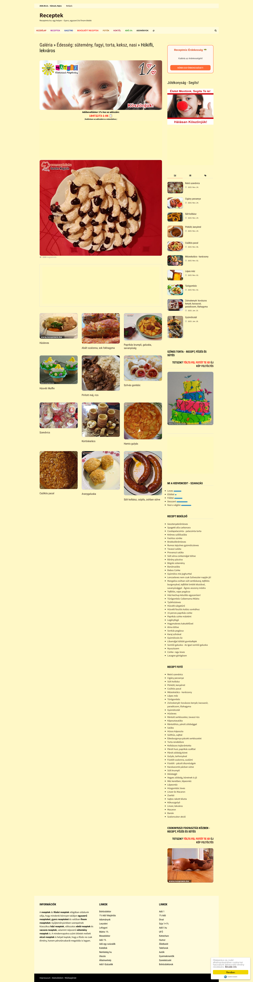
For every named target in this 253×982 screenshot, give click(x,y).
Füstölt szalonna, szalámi (180, 759)
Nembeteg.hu (105, 952)
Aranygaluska (89, 493)
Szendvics (45, 432)
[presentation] (175, 175)
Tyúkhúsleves (174, 602)
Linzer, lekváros (175, 805)
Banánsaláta (173, 566)
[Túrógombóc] (175, 286)
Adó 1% (128, 30)
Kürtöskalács (88, 441)
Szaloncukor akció (176, 816)
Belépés (69, 6)
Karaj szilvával (174, 634)
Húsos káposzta (175, 731)
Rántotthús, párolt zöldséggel (182, 724)
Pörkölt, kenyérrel (193, 227)
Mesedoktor (104, 935)
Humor (162, 940)
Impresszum (45, 977)
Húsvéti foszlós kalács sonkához (183, 609)
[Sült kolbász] (175, 214)
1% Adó (162, 915)
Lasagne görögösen (177, 655)
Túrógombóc (191, 285)
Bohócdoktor (105, 911)
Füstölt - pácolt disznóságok (181, 763)
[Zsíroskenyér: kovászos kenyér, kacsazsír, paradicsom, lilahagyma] (175, 300)
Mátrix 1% (103, 931)
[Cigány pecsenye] (175, 199)
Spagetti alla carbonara (179, 527)
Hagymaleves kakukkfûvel (180, 623)
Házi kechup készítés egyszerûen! (184, 595)
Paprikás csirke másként (179, 616)
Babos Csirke (173, 570)
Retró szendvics (192, 183)
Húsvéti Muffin (47, 388)
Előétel (171, 494)
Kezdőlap (41, 30)
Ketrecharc (164, 935)
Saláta (170, 727)
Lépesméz (172, 784)
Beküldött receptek (88, 30)
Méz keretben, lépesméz (179, 781)
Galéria (46, 45)
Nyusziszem (173, 648)
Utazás (102, 956)
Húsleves (44, 342)
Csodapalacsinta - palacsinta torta (184, 531)
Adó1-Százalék (106, 964)
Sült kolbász (190, 213)
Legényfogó (173, 619)
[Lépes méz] (175, 271)
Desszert (171, 501)
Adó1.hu (163, 927)
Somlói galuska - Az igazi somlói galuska (187, 644)
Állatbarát (163, 943)
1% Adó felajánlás (107, 915)
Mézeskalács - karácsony (196, 256)
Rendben (230, 972)
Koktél (117, 30)
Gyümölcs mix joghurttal (179, 573)
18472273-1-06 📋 (101, 115)
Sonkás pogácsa (175, 630)
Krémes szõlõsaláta (177, 534)
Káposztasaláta (175, 720)
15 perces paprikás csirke (179, 612)
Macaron (171, 809)
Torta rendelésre (175, 741)
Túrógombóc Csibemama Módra (183, 598)
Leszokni (103, 923)
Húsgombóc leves (176, 788)
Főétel (170, 497)
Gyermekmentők (166, 956)
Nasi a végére (174, 504)
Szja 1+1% (164, 923)
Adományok (143, 30)
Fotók (106, 30)
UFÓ (161, 931)
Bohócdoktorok (166, 964)
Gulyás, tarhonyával (177, 756)
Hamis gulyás (131, 443)
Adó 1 (161, 911)
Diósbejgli (172, 773)
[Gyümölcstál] (175, 317)
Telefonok (163, 948)
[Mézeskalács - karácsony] (175, 256)
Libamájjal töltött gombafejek (182, 641)
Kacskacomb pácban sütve (180, 766)
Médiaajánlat (70, 977)
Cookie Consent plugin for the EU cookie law (230, 976)
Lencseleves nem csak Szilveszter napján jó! (189, 577)
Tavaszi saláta (174, 548)
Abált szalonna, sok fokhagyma (98, 347)
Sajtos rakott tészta (177, 798)
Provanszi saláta (175, 552)
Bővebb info (231, 966)
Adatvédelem (57, 977)
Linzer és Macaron (176, 791)
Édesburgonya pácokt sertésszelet (184, 738)
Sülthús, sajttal (174, 734)
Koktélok (103, 948)
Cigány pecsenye (193, 198)
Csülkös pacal (47, 493)
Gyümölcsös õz (175, 637)
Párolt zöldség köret (177, 752)
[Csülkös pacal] (175, 243)
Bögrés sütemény (176, 563)
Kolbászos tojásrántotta (179, 745)
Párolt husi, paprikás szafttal (181, 749)
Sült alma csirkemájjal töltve (181, 555)
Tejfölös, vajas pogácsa (178, 591)
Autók (161, 952)
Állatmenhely (105, 960)
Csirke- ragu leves (176, 651)
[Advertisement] (101, 139)
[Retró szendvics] (175, 183)
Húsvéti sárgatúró (176, 605)
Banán (170, 813)
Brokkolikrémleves (176, 541)
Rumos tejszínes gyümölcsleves (183, 545)
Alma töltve (173, 627)
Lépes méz (190, 271)
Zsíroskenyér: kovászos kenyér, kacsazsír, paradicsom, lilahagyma (196, 303)
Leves (170, 490)
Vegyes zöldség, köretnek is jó (182, 777)
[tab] (175, 175)
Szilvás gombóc (132, 385)
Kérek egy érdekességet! (190, 67)
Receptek (51, 15)
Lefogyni (103, 927)
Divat (161, 919)
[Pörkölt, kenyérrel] (175, 227)
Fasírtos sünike (174, 538)
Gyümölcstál (191, 317)
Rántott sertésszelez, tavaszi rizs (183, 717)
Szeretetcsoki (165, 960)
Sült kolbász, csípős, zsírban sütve (142, 499)
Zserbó (170, 795)
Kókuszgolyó (173, 802)
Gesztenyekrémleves (177, 523)
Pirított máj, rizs (90, 395)
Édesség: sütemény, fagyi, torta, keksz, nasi (97, 45)
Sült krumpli (173, 770)
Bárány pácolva (175, 559)
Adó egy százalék (107, 943)
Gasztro (68, 30)
